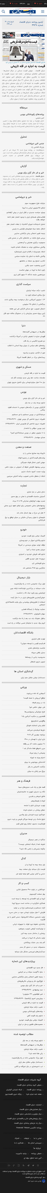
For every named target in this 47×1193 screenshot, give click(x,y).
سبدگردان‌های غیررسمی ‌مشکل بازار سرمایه (30, 951)
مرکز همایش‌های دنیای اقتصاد (30, 1109)
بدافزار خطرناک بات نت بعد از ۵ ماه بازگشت (29, 618)
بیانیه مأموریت (21, 1153)
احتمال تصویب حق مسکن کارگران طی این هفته (27, 309)
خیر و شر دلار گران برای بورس (31, 172)
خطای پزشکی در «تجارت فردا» (34, 810)
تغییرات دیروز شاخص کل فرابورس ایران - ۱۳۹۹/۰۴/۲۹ (25, 423)
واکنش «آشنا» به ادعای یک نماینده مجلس (30, 256)
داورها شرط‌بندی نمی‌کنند (36, 730)
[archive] (9, 1165)
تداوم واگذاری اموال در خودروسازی (32, 540)
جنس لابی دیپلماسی (35, 143)
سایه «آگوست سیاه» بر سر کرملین (30, 972)
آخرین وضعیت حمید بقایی (35, 265)
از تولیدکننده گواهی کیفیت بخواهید (31, 929)
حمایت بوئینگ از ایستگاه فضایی (33, 609)
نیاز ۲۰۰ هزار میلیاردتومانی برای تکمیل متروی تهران (26, 382)
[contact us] (14, 1165)
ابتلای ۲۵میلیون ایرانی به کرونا (33, 208)
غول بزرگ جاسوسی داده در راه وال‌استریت (29, 584)
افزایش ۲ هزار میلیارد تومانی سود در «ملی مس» (27, 912)
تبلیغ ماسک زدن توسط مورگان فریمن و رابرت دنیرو (26, 819)
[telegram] (28, 1165)
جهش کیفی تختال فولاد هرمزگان (33, 462)
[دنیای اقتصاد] (22, 11)
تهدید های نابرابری (38, 639)
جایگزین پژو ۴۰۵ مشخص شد (34, 568)
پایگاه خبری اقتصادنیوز (13, 1094)
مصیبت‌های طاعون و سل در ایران (30, 1024)
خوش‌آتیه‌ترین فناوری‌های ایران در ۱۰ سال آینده (28, 597)
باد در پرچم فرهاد (38, 702)
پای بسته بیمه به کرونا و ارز (35, 864)
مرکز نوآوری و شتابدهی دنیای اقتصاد (28, 1114)
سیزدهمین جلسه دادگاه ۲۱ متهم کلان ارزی (29, 274)
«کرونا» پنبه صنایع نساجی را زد (34, 453)
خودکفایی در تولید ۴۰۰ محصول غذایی (30, 889)
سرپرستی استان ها (35, 1143)
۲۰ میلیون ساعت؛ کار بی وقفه (34, 744)
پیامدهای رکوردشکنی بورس (32, 114)
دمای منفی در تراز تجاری (36, 492)
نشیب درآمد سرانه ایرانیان (35, 290)
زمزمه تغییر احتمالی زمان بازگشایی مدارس (29, 233)
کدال (23, 858)
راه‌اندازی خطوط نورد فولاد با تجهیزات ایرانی (29, 924)
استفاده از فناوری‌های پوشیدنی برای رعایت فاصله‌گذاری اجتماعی (25, 603)
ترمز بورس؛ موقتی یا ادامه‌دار (34, 428)
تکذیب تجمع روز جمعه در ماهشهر (32, 261)
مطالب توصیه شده (23, 1034)
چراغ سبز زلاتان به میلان (36, 771)
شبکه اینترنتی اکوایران (14, 1089)
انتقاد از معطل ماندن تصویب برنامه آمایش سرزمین (26, 476)
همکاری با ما (19, 1143)
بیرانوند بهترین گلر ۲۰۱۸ (36, 734)
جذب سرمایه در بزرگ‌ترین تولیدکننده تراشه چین (27, 588)
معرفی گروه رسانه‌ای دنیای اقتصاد (29, 1085)
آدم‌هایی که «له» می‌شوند (36, 693)
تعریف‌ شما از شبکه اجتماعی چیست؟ (31, 844)
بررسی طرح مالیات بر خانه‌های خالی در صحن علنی (26, 238)
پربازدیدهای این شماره (23, 961)
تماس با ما (38, 1138)
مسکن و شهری (23, 367)
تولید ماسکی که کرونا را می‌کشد (33, 938)
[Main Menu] (42, 11)
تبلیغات (26, 1138)
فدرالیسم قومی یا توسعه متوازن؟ (33, 643)
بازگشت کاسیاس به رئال (36, 767)
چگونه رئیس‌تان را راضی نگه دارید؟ (32, 849)
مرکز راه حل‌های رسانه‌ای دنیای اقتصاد (28, 1123)
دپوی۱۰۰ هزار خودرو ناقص (35, 559)
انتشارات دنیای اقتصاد (34, 1105)
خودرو (23, 530)
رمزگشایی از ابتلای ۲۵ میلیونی (34, 304)
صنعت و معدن (23, 447)
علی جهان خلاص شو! (37, 707)
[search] (3, 11)
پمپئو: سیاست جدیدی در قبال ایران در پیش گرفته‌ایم (26, 212)
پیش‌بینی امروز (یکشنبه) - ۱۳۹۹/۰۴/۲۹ (28, 998)
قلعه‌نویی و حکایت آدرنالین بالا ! (33, 716)
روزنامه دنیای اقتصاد (34, 1089)
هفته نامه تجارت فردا (34, 1094)
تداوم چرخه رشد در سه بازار (35, 403)
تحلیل (23, 137)
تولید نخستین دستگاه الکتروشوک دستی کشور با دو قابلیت (26, 918)
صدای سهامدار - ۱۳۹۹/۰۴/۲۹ (34, 437)
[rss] (24, 1165)
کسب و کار (23, 883)
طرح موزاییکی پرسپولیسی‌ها (35, 712)
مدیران (23, 833)
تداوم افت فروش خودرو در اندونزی (32, 554)
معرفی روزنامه (36, 1153)
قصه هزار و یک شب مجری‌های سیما (31, 787)
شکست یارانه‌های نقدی (36, 648)
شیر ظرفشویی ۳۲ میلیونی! (33, 994)
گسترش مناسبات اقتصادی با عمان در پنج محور (28, 496)
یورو (25, 4)
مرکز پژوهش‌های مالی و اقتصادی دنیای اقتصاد (24, 1118)
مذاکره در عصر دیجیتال (36, 839)
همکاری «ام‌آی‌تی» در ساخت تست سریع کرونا (28, 903)
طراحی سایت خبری (36, 1181)
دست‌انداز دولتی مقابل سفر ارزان (33, 677)
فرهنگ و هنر (23, 781)
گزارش (23, 166)
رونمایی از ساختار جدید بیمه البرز (33, 933)
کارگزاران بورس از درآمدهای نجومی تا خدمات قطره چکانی (26, 408)
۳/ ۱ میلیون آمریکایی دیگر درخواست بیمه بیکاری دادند (24, 299)
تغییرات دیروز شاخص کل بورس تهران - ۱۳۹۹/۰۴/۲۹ (26, 419)
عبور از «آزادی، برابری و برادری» (34, 353)
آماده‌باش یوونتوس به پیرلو (35, 762)
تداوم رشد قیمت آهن (35, 1015)
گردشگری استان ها (23, 671)
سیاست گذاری (23, 284)
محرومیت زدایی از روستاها (35, 657)
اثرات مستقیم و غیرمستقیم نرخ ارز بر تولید (29, 908)
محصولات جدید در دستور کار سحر (32, 947)
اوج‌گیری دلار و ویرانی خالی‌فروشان (30, 981)
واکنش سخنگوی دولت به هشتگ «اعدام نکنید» (28, 247)
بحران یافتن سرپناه (38, 652)
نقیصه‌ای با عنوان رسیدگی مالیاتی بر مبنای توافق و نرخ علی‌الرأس (25, 518)
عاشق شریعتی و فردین (37, 796)
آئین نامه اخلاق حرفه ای (33, 1158)
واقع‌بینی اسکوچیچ (38, 721)
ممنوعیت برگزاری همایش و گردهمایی (31, 242)
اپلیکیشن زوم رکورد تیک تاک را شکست (31, 593)
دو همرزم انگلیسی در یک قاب (34, 341)
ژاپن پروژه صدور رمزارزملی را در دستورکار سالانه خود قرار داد (24, 314)
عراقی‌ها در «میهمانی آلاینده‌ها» (34, 332)
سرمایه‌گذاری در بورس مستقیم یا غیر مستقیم (28, 414)
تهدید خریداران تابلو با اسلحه (34, 805)
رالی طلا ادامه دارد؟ (36, 1053)
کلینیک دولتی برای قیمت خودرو (33, 536)
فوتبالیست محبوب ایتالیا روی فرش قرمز (30, 824)
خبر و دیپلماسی (23, 197)
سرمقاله (23, 108)
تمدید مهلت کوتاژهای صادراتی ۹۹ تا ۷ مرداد (29, 501)
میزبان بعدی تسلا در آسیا (36, 549)
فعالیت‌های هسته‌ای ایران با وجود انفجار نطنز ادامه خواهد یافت (26, 218)
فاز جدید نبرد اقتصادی (35, 967)
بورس (23, 392)
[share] (19, 1165)
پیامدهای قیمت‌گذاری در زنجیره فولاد (31, 458)
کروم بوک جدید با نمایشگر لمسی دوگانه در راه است (26, 623)
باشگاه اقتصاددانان (23, 633)
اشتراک (17, 1138)
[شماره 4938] (23, 46)
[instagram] (38, 1165)
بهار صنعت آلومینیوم (37, 894)
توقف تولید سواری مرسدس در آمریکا (31, 545)
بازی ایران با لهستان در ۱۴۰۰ (34, 739)
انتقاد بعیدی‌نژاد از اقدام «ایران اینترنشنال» (29, 252)
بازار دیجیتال (23, 578)
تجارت (23, 486)
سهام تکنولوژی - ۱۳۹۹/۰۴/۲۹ (34, 614)
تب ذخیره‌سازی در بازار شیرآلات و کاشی (28, 1066)
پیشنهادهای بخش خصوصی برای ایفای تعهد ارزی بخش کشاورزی (24, 507)
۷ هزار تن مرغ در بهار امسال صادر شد (31, 513)
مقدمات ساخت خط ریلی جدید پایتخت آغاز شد (28, 378)
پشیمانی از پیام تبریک (37, 753)
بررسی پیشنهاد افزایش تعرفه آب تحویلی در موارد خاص (25, 467)
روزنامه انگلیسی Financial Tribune (29, 1128)
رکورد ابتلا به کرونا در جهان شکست (32, 270)
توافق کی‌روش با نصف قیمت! (34, 698)
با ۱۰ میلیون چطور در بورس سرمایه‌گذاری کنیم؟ (27, 433)
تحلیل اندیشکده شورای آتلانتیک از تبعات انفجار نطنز (26, 224)
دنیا (23, 326)
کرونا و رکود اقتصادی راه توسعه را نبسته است (28, 898)
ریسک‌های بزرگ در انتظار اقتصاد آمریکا (31, 357)
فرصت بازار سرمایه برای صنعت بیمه (32, 869)
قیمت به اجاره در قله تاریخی (28, 66)
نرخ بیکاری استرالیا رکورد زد (35, 295)
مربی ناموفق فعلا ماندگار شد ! (34, 748)
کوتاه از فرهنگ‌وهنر (38, 801)
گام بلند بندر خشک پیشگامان (34, 942)
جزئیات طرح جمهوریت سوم (35, 203)
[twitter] (33, 1165)
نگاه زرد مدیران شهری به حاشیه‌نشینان (31, 792)
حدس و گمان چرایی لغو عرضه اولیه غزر (30, 874)
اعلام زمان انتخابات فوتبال (35, 725)
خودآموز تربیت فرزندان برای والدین (32, 814)
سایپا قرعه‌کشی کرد (38, 563)
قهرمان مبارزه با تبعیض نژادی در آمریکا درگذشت (27, 336)
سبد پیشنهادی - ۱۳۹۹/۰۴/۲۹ (32, 990)
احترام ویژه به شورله (37, 757)
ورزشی (23, 687)
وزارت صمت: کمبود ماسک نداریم (33, 471)
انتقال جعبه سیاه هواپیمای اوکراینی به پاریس (28, 229)
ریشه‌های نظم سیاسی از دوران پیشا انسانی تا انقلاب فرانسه (26, 347)
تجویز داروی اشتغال (37, 662)
